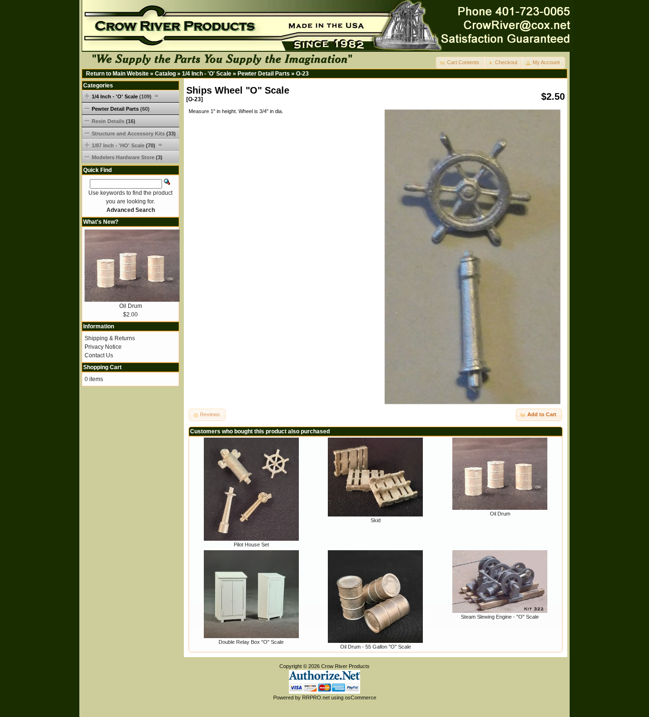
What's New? (100, 222)
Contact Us (99, 355)
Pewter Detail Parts (264, 73)
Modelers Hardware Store (127, 157)
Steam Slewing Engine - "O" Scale (500, 617)
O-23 (302, 73)
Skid (376, 520)
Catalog (165, 73)
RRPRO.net (316, 697)
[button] (460, 63)
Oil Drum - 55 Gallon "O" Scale (375, 647)
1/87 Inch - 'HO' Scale (123, 145)
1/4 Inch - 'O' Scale (206, 73)
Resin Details (113, 121)
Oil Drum (500, 513)
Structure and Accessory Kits (134, 133)
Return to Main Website (117, 73)
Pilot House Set (251, 544)
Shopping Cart (102, 367)
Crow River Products (345, 666)
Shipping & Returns (110, 338)
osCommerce (360, 697)
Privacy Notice (103, 347)
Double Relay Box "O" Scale (251, 642)
